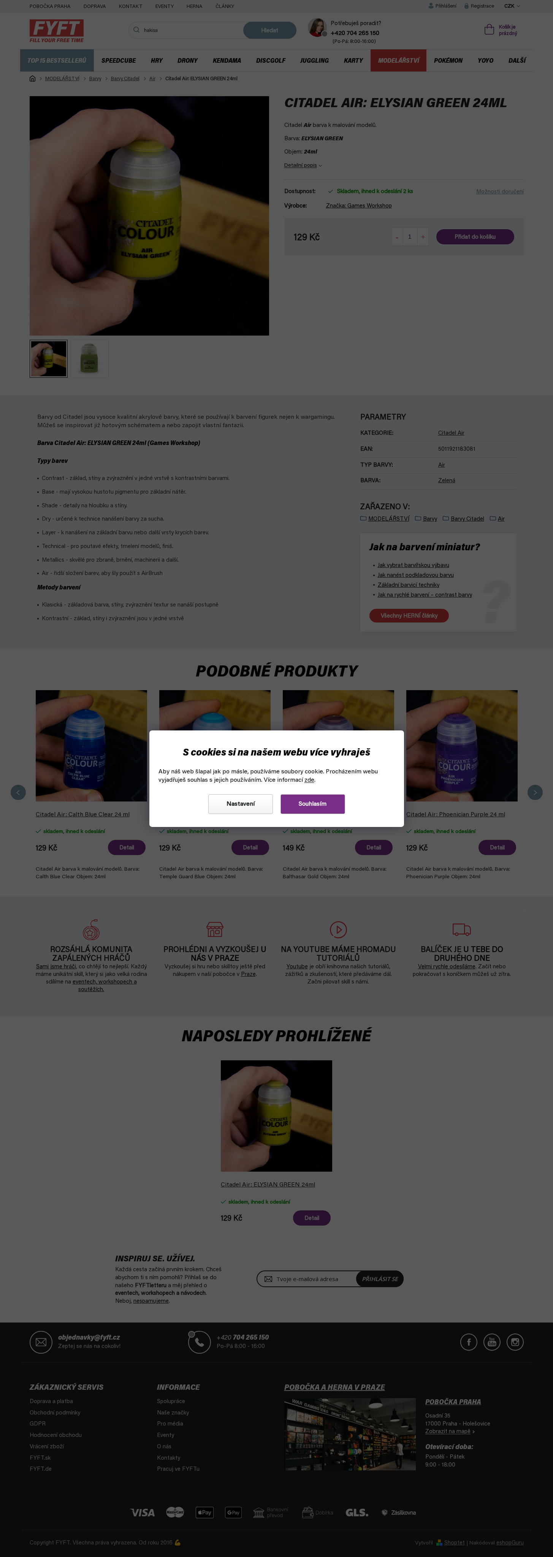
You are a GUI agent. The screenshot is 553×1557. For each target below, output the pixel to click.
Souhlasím (312, 804)
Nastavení (241, 804)
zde (309, 780)
